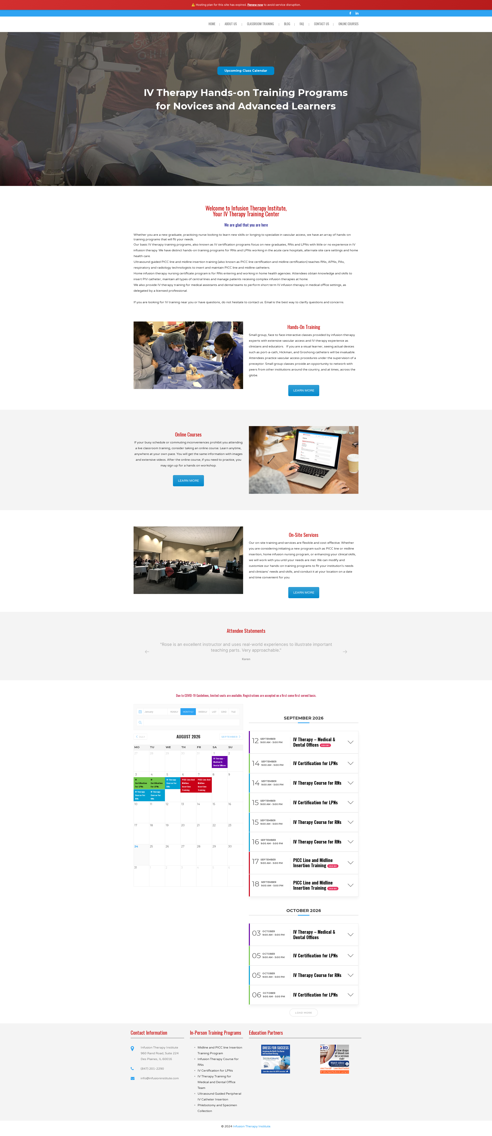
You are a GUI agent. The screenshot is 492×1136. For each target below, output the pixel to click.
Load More (303, 1012)
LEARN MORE (303, 390)
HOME (212, 24)
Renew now (255, 5)
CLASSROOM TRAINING (260, 24)
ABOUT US (231, 24)
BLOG (287, 24)
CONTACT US (321, 24)
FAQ (302, 24)
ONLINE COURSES (348, 24)
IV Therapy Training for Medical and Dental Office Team (216, 1082)
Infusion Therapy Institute (251, 1126)
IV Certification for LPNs (215, 1071)
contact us (255, 302)
